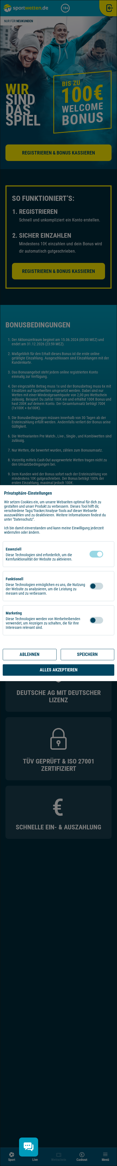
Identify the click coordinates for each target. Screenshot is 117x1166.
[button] (108, 554)
